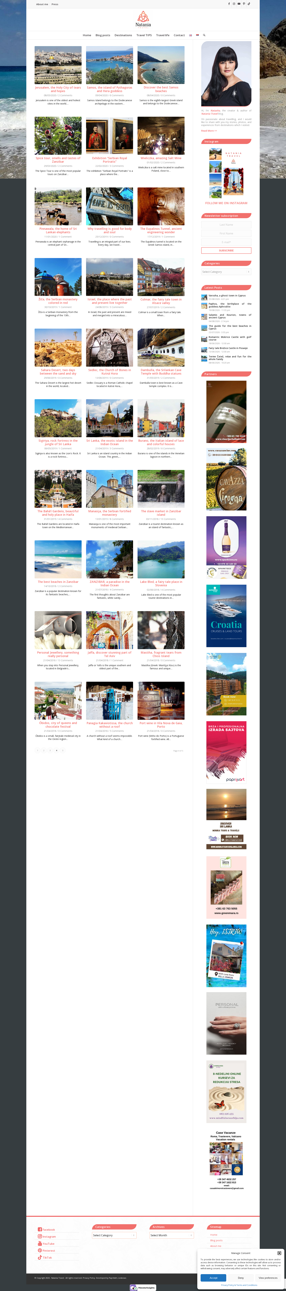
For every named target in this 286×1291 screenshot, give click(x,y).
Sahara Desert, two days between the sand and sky (58, 371)
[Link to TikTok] (248, 3)
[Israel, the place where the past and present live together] (109, 277)
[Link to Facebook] (229, 3)
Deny (241, 1277)
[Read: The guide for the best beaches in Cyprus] (204, 328)
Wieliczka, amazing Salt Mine (161, 158)
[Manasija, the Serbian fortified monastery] (109, 489)
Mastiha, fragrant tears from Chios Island (161, 654)
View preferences (268, 1277)
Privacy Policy (89, 1278)
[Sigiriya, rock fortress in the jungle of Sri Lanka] (58, 418)
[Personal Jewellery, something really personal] (58, 630)
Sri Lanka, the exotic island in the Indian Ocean (109, 442)
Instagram (49, 1236)
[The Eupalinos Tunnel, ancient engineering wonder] (161, 206)
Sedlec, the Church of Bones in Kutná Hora (109, 371)
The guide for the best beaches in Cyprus (230, 327)
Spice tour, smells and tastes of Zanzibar (58, 159)
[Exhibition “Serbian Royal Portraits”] (109, 136)
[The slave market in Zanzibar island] (161, 489)
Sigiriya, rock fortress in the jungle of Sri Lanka (58, 442)
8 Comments (117, 519)
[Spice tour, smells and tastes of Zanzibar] (58, 136)
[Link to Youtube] (239, 3)
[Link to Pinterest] (243, 3)
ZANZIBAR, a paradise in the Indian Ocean (110, 583)
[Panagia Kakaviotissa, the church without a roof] (109, 701)
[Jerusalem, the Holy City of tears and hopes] (58, 65)
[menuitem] (43, 4)
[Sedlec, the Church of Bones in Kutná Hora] (109, 348)
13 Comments (168, 519)
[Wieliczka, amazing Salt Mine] (161, 136)
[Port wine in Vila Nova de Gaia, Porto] (161, 701)
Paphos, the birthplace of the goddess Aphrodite (230, 305)
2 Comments (65, 95)
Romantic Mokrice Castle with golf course (230, 338)
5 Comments (117, 730)
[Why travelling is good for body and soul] (109, 206)
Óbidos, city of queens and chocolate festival (58, 724)
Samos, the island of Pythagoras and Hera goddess (109, 89)
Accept (213, 1277)
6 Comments (117, 95)
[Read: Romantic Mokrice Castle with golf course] (204, 339)
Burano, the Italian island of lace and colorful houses (161, 442)
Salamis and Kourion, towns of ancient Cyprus (230, 316)
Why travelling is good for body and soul (110, 230)
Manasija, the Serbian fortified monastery (109, 513)
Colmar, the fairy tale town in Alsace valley (161, 301)
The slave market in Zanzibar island (161, 513)
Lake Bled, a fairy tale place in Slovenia (161, 583)
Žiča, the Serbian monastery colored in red (58, 301)
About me (42, 4)
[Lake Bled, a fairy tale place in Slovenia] (161, 559)
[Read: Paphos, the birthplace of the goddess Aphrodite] (204, 306)
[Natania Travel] (143, 19)
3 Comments (117, 165)
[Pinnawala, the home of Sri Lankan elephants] (58, 206)
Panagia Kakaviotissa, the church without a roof (110, 724)
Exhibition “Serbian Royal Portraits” (109, 159)
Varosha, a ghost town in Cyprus (227, 295)
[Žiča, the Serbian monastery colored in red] (58, 277)
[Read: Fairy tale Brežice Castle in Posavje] (204, 350)
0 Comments (168, 95)
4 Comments (65, 519)
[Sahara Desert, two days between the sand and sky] (58, 348)
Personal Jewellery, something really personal (58, 654)
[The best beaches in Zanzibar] (58, 559)
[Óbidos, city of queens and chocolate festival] (58, 701)
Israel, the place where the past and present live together (110, 301)
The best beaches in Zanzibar (58, 582)
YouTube (48, 1244)
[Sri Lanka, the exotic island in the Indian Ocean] (109, 418)
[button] (279, 1253)
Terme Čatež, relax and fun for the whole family (230, 358)
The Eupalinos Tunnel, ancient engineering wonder (161, 230)
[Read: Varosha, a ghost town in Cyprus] (204, 298)
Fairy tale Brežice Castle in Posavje (228, 348)
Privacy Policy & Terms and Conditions (239, 1285)
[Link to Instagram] (234, 3)
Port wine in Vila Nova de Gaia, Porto (161, 724)
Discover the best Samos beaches (161, 89)
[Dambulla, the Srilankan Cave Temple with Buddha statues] (161, 348)
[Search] (203, 35)
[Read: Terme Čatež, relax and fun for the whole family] (204, 359)
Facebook (49, 1229)
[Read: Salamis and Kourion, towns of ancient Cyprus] (204, 317)
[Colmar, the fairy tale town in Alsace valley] (161, 277)
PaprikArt (113, 1278)
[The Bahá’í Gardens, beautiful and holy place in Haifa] (58, 489)
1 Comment (65, 236)
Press (55, 4)
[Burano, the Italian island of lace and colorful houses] (161, 418)
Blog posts (216, 1240)
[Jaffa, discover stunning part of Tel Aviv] (109, 630)
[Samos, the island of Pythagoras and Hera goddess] (109, 65)
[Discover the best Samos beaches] (161, 65)
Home (213, 1234)
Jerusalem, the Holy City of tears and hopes (58, 89)
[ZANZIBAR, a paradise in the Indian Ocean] (109, 559)
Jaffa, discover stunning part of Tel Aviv (109, 654)
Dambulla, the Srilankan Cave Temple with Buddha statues (161, 371)
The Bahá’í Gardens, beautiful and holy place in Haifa (58, 513)
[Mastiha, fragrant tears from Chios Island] (161, 630)
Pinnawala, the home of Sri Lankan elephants (58, 230)
